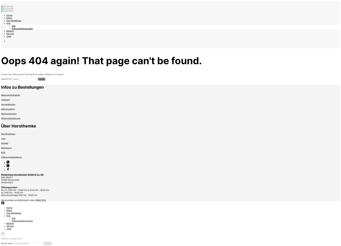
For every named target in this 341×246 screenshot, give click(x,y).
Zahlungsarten (8, 109)
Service (10, 33)
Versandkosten (8, 104)
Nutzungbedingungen (22, 28)
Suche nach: (7, 243)
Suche (47, 243)
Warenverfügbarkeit (10, 95)
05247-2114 (40, 200)
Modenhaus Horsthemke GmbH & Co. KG (22, 174)
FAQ (13, 26)
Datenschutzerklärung (11, 157)
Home (9, 15)
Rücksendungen (9, 113)
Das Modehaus (13, 20)
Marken (10, 31)
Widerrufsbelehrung (11, 118)
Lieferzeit (5, 99)
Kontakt (4, 143)
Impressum (6, 147)
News (9, 18)
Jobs (8, 36)
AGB (3, 152)
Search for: (6, 79)
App (8, 23)
